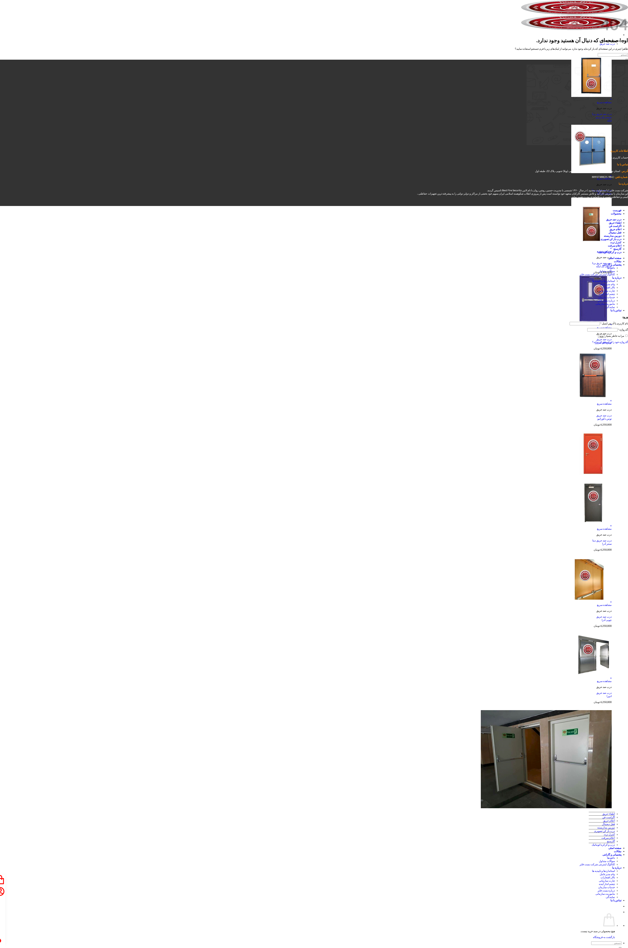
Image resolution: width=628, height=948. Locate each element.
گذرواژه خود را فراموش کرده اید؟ (610, 341)
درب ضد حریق (607, 43)
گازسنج (611, 841)
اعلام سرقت (608, 837)
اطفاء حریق (608, 813)
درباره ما (616, 867)
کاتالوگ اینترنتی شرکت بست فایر (597, 864)
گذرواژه (623, 329)
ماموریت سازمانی (605, 893)
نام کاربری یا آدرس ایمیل (614, 323)
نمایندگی (610, 896)
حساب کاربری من (618, 157)
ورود (601, 336)
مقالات (617, 851)
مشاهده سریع (604, 327)
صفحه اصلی (614, 847)
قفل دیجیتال (608, 824)
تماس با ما (616, 900)
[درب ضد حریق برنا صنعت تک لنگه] (591, 245)
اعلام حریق (609, 820)
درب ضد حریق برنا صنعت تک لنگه (602, 264)
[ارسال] (620, 947)
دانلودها (611, 857)
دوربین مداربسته (606, 827)
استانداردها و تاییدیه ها (603, 870)
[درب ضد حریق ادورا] (591, 674)
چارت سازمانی (607, 880)
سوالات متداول (607, 861)
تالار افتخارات (608, 877)
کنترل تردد (609, 834)
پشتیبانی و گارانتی (611, 854)
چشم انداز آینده (607, 883)
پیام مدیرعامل (607, 874)
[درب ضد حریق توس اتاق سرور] (591, 321)
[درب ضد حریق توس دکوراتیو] (591, 397)
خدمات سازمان (606, 887)
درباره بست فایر (606, 890)
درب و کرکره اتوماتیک (603, 844)
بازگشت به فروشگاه (604, 937)
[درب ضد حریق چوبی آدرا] (591, 598)
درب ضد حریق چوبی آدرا (604, 618)
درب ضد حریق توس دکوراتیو (604, 417)
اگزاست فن (608, 817)
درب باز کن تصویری (604, 830)
